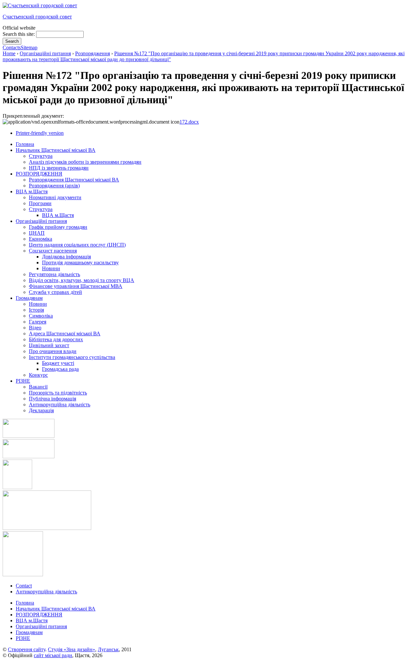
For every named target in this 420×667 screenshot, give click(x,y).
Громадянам (29, 632)
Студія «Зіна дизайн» (71, 649)
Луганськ (108, 649)
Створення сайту (26, 649)
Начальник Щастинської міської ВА (55, 608)
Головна (25, 603)
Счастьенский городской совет (37, 16)
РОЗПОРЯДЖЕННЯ (39, 614)
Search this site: (19, 34)
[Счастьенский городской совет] (40, 5)
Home (9, 53)
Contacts (12, 47)
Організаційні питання (45, 53)
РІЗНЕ (23, 638)
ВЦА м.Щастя (32, 620)
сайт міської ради (53, 655)
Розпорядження (92, 53)
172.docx (189, 122)
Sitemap (29, 47)
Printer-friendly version (40, 133)
